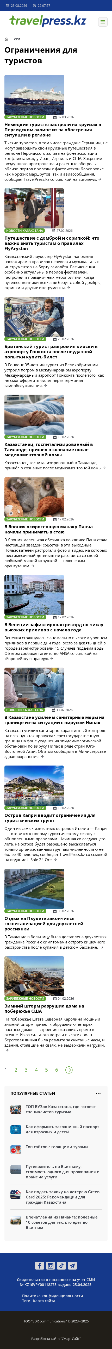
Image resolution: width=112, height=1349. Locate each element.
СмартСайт (70, 1338)
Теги (26, 1300)
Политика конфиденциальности (52, 1295)
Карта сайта (44, 1300)
